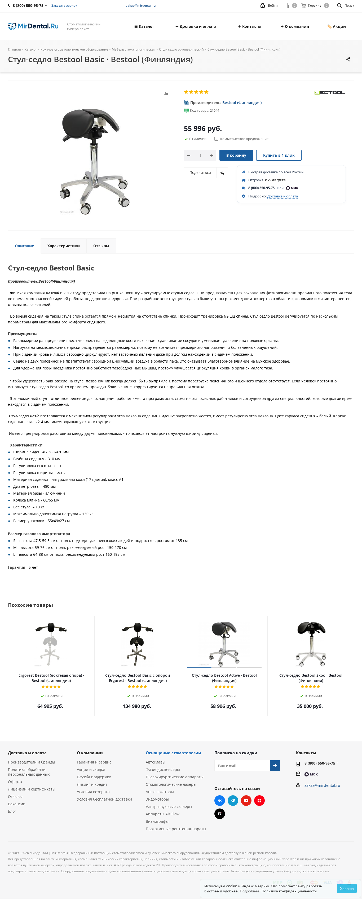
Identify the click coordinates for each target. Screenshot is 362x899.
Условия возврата (93, 791)
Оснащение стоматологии (173, 752)
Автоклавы (155, 762)
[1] (186, 92)
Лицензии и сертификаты (31, 789)
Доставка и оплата (282, 196)
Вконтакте (219, 800)
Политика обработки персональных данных (29, 772)
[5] (206, 92)
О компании (90, 752)
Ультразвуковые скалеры (169, 806)
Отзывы (15, 796)
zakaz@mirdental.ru (141, 5)
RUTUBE (219, 813)
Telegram (233, 800)
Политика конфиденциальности (289, 890)
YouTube (246, 800)
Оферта (15, 781)
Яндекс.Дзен (259, 800)
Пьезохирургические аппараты (175, 776)
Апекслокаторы (160, 791)
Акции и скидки (91, 769)
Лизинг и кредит (92, 784)
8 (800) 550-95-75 (261, 188)
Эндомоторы (157, 799)
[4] (201, 92)
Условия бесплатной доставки (104, 799)
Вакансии (16, 803)
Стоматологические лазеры (171, 784)
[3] (196, 92)
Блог (12, 811)
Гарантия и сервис (94, 762)
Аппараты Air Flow (162, 813)
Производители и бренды (31, 762)
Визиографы (157, 821)
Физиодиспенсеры (163, 769)
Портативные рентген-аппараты (176, 828)
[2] (191, 92)
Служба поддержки (94, 776)
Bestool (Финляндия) (242, 102)
